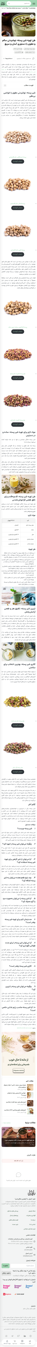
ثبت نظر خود (17, 1161)
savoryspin (28, 1028)
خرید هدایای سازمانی (29, 1229)
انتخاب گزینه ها (17, 161)
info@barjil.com (27, 1256)
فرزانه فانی (26, 49)
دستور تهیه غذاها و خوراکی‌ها (14, 8)
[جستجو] (33, 58)
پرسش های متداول (12, 1211)
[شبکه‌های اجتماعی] (30, 1336)
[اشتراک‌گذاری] (32, 16)
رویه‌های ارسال (14, 1215)
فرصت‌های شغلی (13, 1220)
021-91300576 (28, 1250)
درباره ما (33, 1220)
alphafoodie (20, 1028)
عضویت (5, 1266)
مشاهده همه (7, 1123)
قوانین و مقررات (30, 1215)
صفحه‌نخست (32, 8)
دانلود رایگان (6, 1273)
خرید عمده (15, 1224)
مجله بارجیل (25, 8)
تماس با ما (32, 1224)
